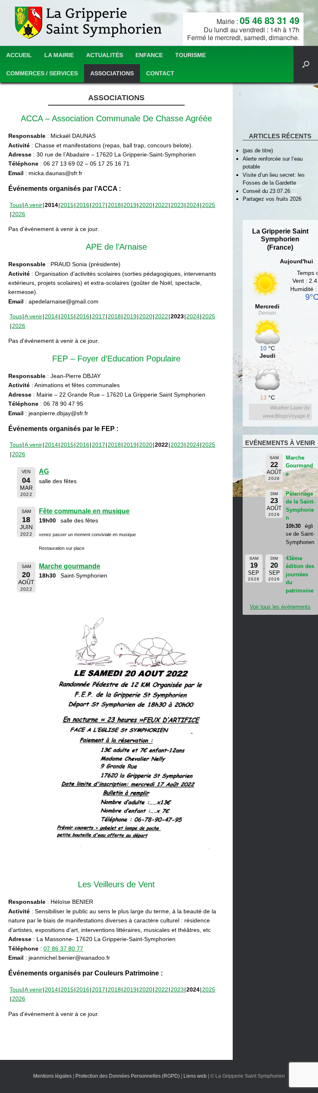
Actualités (104, 55)
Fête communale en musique (84, 511)
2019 (130, 205)
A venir (33, 205)
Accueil (19, 55)
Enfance (149, 55)
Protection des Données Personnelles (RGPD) (127, 1076)
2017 (98, 205)
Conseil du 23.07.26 (266, 191)
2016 (82, 205)
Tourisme (190, 55)
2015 (67, 205)
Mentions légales (52, 1076)
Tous (16, 205)
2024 (193, 205)
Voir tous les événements (280, 607)
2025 (208, 205)
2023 (177, 205)
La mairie (59, 55)
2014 (51, 316)
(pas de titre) (258, 150)
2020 (145, 205)
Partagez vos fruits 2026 (272, 199)
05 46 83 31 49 (269, 20)
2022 (161, 205)
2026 (18, 214)
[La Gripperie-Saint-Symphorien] (89, 23)
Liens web (195, 1076)
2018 (114, 205)
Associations (112, 73)
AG (44, 471)
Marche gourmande (69, 566)
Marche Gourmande (299, 466)
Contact (160, 73)
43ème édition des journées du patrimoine (300, 574)
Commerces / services (42, 73)
